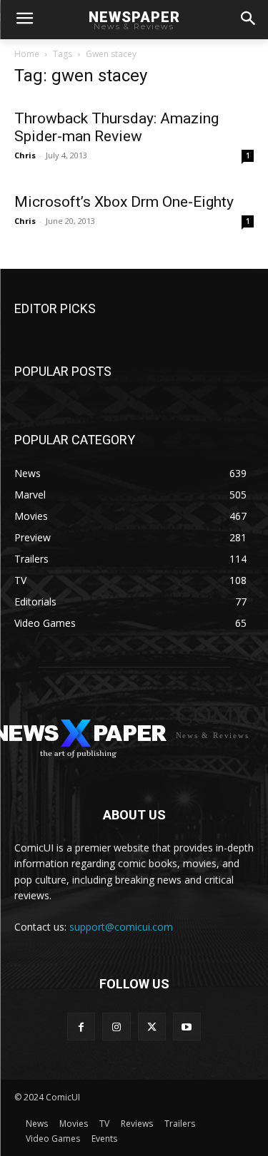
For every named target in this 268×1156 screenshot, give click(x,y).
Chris (25, 155)
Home (26, 54)
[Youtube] (187, 1026)
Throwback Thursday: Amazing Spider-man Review (116, 127)
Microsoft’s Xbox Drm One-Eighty (124, 201)
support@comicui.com (121, 927)
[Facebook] (81, 1026)
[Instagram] (116, 1026)
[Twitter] (152, 1026)
